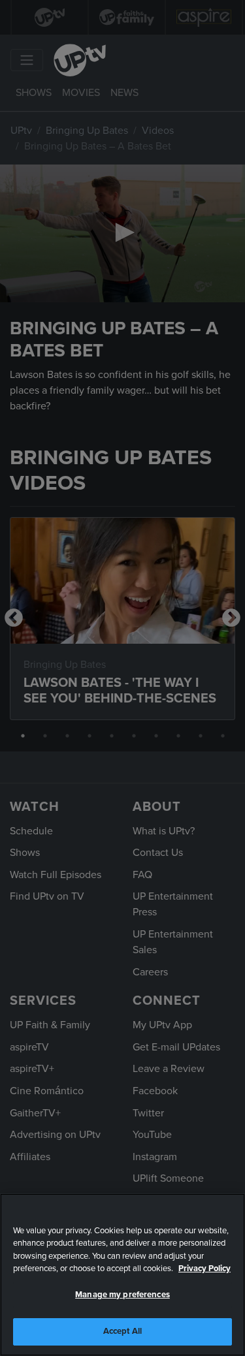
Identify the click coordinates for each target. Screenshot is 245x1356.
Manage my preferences (122, 1294)
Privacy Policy (204, 1268)
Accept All (122, 1331)
